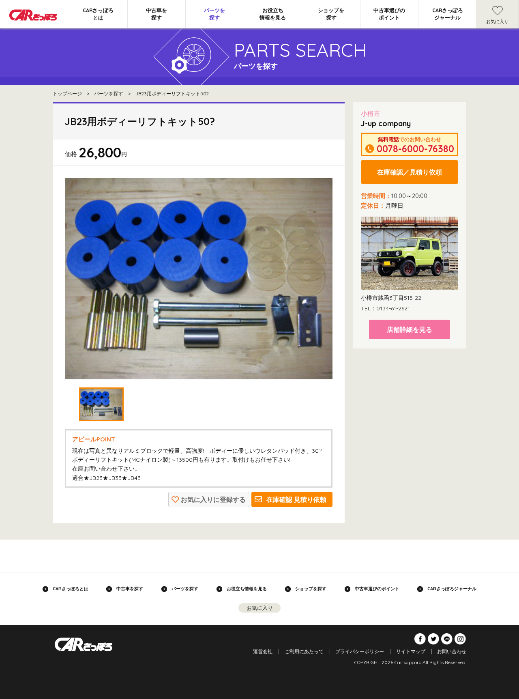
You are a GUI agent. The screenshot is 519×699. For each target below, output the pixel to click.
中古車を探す (156, 14)
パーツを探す (214, 14)
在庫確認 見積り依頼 (296, 499)
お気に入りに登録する (213, 499)
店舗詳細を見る (409, 329)
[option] (198, 278)
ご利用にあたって (304, 651)
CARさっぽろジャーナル (447, 14)
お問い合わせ (451, 651)
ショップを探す (331, 14)
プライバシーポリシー (359, 651)
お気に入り (497, 21)
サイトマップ (410, 651)
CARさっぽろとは (98, 14)
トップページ (67, 93)
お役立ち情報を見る (273, 14)
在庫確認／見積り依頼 (409, 172)
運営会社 (262, 651)
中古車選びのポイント (389, 14)
